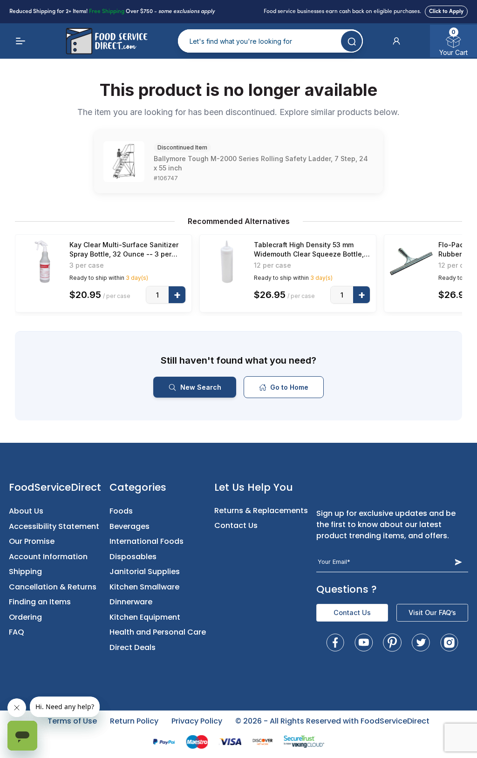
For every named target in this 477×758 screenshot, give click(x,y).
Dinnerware (130, 601)
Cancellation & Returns (52, 587)
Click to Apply (446, 11)
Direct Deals (132, 647)
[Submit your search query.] (351, 41)
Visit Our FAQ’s (432, 612)
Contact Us (236, 525)
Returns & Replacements (261, 510)
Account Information (48, 556)
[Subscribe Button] (458, 562)
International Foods (146, 541)
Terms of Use (72, 721)
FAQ (16, 632)
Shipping (25, 571)
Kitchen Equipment (144, 617)
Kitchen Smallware (144, 587)
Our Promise (32, 541)
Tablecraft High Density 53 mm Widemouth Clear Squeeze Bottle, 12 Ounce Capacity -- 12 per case (309, 250)
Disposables (133, 556)
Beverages (129, 526)
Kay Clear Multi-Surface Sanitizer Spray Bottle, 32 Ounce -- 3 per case (123, 250)
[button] (396, 41)
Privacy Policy (196, 721)
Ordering (25, 617)
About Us (26, 511)
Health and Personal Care (157, 632)
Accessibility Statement (54, 526)
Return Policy (134, 721)
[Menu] (20, 41)
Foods (121, 511)
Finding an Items (40, 601)
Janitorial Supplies (144, 571)
